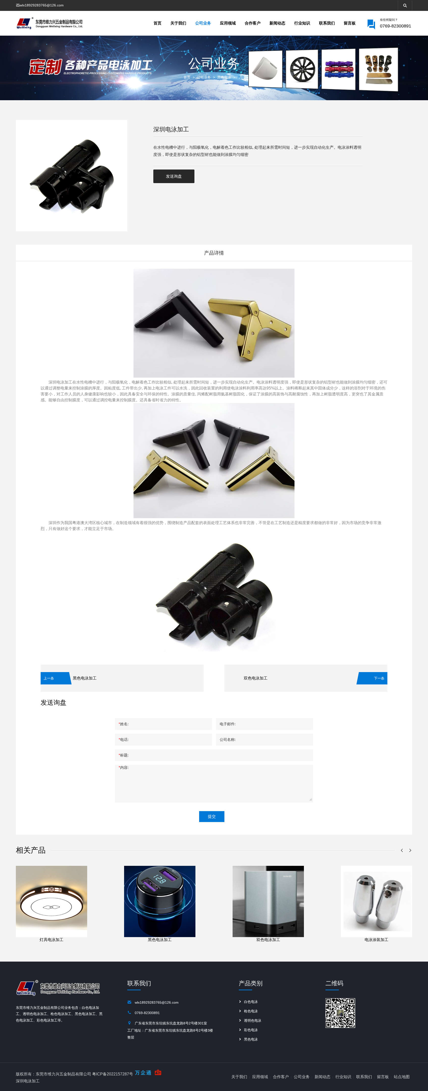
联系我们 (327, 23)
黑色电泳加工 (85, 678)
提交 (212, 816)
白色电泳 (251, 1002)
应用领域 (228, 23)
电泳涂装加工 (376, 940)
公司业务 (203, 23)
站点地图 (402, 1077)
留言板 (350, 23)
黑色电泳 (224, 77)
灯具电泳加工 (51, 940)
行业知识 (302, 23)
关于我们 (178, 23)
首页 (157, 23)
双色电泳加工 (256, 678)
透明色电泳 (252, 1020)
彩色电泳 (251, 1030)
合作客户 (253, 23)
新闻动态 (277, 23)
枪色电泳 (251, 1011)
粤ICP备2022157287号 (112, 1074)
